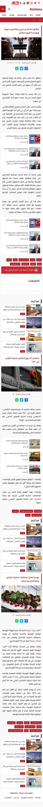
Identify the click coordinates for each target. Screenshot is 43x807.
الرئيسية (40, 20)
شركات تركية (35, 641)
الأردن (28, 515)
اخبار (31, 15)
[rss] (20, 3)
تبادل (15, 260)
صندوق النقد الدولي (26, 511)
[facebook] (26, 68)
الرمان (26, 722)
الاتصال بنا (8, 797)
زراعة (39, 264)
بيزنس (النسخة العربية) (22, 394)
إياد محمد (25, 264)
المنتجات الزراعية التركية (15, 730)
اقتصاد (38, 15)
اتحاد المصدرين (15, 264)
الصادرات (37, 499)
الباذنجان (19, 722)
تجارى (9, 260)
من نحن (16, 797)
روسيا (32, 260)
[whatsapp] (17, 68)
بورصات (11, 15)
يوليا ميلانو (31, 630)
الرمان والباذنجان (36, 722)
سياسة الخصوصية (27, 797)
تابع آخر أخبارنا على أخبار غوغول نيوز (19, 270)
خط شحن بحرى (24, 260)
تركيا (26, 730)
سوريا (39, 260)
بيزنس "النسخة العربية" (28, 62)
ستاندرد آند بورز (36, 515)
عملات (4, 15)
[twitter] (21, 68)
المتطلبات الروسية (35, 730)
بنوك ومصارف (22, 15)
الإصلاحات (29, 425)
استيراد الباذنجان (30, 726)
